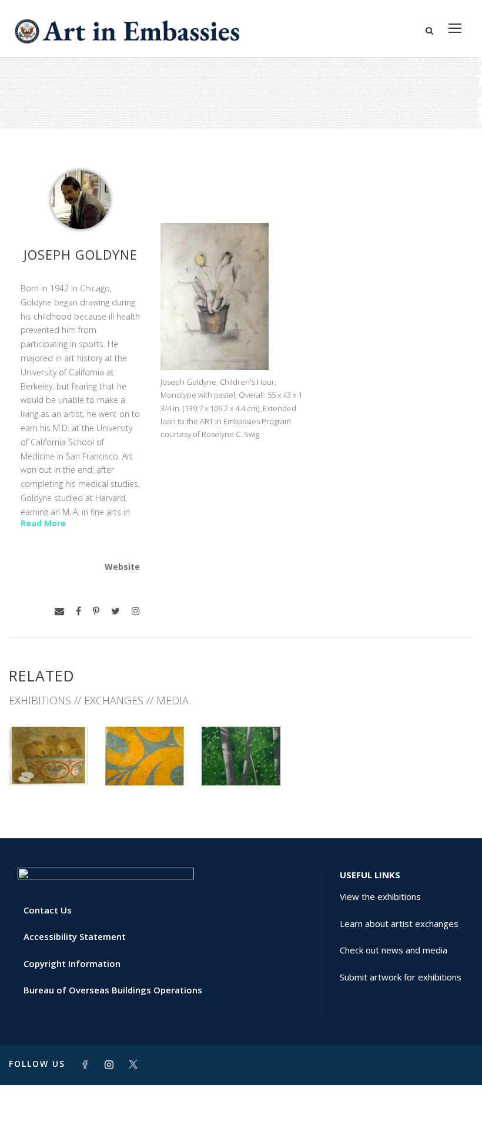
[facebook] (78, 611)
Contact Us (48, 910)
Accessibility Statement (75, 936)
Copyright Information (72, 963)
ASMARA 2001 (241, 759)
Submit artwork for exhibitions (400, 977)
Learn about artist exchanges (399, 923)
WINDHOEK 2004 (144, 759)
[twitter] (115, 611)
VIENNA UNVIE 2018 (48, 754)
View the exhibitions (380, 896)
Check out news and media (393, 950)
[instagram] (136, 611)
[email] (59, 611)
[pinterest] (96, 611)
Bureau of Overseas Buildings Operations (113, 990)
